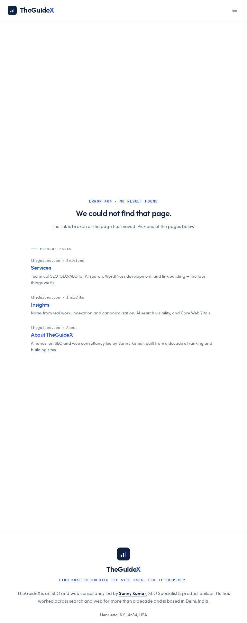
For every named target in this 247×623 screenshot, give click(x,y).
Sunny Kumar (132, 593)
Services (41, 268)
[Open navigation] (235, 10)
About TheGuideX (52, 335)
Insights (40, 305)
